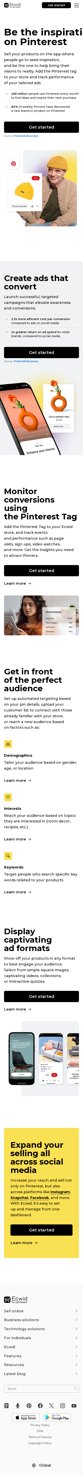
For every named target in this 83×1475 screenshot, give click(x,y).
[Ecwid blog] (7, 1405)
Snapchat (19, 1198)
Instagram (60, 1192)
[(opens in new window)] (25, 1415)
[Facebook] (41, 1405)
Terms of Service (40, 1437)
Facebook (39, 1198)
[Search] (75, 1388)
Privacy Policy (40, 1425)
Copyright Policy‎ (40, 1443)
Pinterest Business (26, 135)
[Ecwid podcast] (19, 1405)
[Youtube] (75, 1405)
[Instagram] (64, 1405)
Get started (56, 5)
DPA (40, 1431)
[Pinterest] (30, 1405)
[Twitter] (52, 1405)
